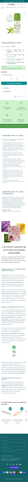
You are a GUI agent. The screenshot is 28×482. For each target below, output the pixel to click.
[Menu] (2, 4)
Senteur (4, 72)
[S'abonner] (26, 456)
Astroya (11, 479)
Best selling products (11, 7)
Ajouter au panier (14, 83)
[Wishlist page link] (25, 4)
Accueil (2, 7)
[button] (18, 4)
